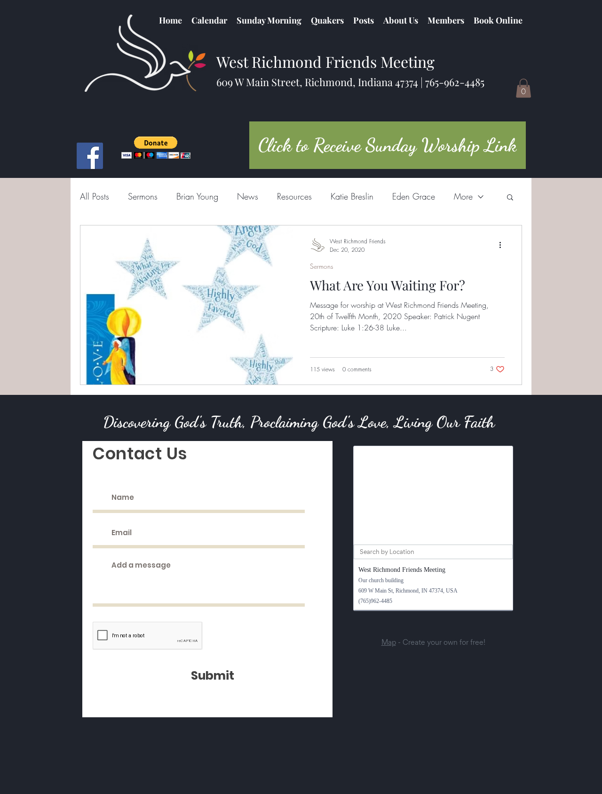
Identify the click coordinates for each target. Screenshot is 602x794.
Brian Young (197, 196)
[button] (327, 20)
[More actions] (503, 245)
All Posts (94, 196)
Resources (294, 196)
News (247, 196)
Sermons (143, 196)
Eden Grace (413, 196)
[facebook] (90, 156)
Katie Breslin (352, 196)
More (463, 196)
